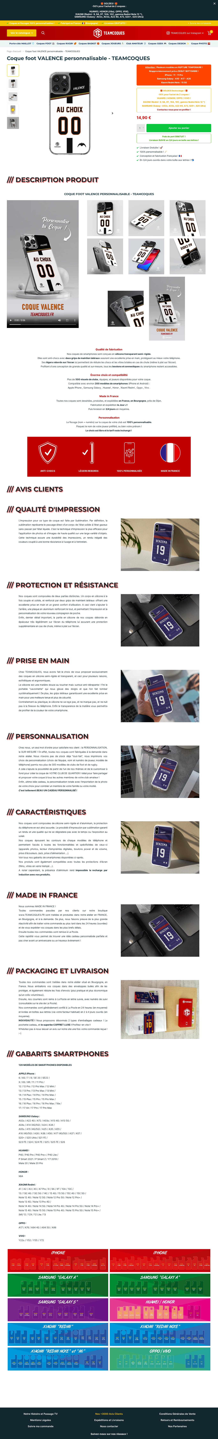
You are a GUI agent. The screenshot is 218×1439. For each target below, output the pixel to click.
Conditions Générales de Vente (177, 1413)
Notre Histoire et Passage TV (41, 1413)
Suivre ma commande (40, 1426)
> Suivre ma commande (199, 23)
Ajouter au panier (179, 128)
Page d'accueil (14, 51)
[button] (112, 113)
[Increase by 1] (144, 125)
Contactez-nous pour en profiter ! (174, 109)
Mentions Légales (40, 1420)
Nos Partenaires (177, 1426)
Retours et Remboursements (177, 1420)
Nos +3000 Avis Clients (109, 1413)
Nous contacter (109, 1426)
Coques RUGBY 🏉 (67, 43)
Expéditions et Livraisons (109, 1420)
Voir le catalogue (21, 32)
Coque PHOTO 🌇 (200, 43)
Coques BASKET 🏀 (89, 43)
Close (214, 3)
